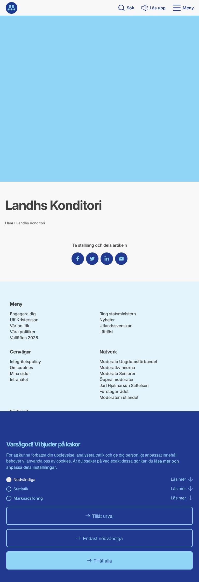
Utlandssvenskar (116, 325)
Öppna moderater (117, 379)
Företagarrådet (114, 391)
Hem (9, 223)
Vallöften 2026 (24, 337)
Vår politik (19, 325)
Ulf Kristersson (24, 319)
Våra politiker (22, 331)
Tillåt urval (102, 515)
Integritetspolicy (25, 361)
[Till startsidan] (11, 8)
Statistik (20, 488)
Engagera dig (23, 313)
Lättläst (106, 331)
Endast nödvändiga (103, 538)
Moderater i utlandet (119, 397)
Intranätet (19, 379)
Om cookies (21, 367)
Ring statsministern (118, 313)
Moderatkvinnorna (117, 367)
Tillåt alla (103, 560)
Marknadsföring (28, 498)
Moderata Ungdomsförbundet (128, 361)
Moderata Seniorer (118, 373)
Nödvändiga (24, 479)
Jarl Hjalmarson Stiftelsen (124, 385)
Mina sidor (20, 373)
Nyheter (107, 319)
